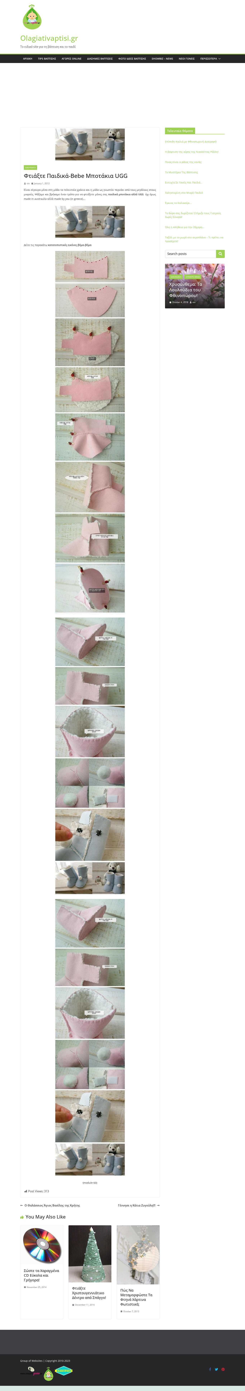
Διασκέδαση (30, 167)
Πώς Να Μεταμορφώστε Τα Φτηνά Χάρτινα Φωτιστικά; (136, 1297)
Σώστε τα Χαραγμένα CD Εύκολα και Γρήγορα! (41, 1275)
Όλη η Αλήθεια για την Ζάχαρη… (184, 227)
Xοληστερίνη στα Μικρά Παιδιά (184, 192)
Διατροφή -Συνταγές (180, 273)
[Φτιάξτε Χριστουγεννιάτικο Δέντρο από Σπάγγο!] (90, 1228)
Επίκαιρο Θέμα (201, 273)
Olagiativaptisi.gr (49, 38)
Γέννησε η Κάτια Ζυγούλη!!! (136, 1205)
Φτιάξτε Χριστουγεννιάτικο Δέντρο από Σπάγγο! (89, 1293)
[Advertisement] (122, 101)
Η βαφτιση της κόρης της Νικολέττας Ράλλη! (192, 151)
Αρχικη (27, 58)
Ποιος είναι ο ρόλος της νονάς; (183, 162)
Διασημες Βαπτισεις (100, 58)
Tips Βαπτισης (47, 58)
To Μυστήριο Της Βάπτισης (181, 172)
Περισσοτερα (208, 58)
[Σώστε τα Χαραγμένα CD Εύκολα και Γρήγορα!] (41, 1228)
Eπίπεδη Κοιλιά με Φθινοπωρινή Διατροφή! (191, 141)
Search (220, 254)
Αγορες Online (71, 58)
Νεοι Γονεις (187, 58)
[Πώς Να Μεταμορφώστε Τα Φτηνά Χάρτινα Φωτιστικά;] (138, 1228)
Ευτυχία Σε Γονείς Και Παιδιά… (183, 182)
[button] (219, 58)
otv (28, 183)
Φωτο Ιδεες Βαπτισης (132, 58)
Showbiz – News (162, 58)
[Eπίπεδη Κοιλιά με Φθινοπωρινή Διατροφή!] (195, 266)
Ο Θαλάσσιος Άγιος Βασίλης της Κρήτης (52, 1205)
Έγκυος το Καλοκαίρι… (178, 203)
